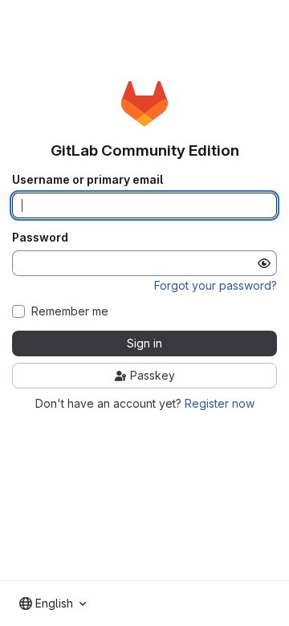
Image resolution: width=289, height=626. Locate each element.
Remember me (69, 311)
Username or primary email (87, 179)
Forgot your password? (215, 285)
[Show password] (264, 263)
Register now (219, 403)
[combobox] (52, 603)
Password (40, 237)
